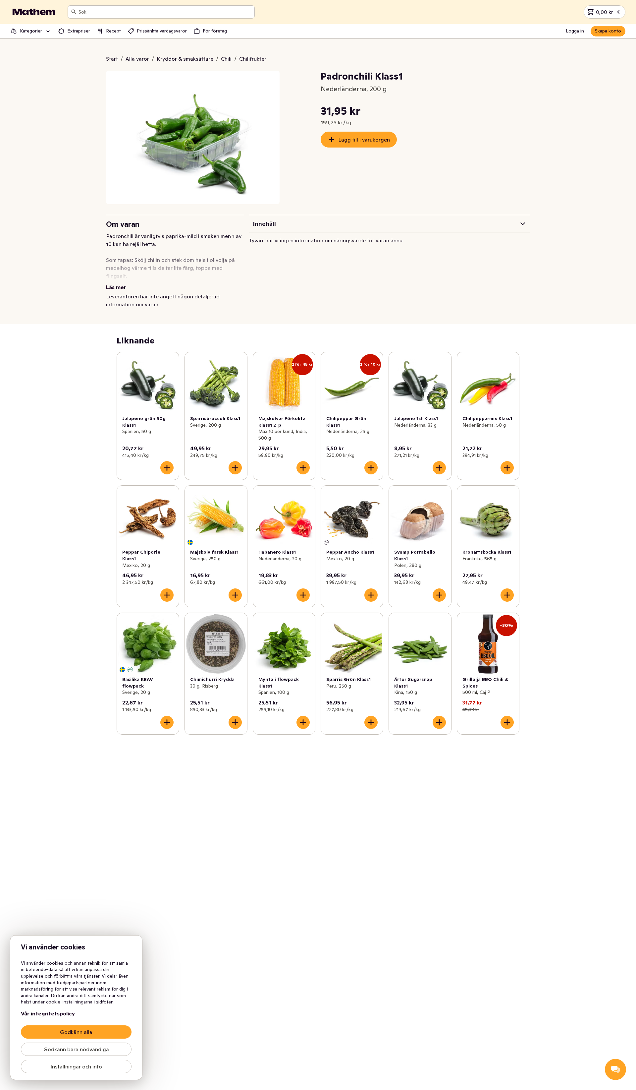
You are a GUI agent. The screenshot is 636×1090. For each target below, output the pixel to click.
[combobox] (165, 12)
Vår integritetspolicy (48, 1013)
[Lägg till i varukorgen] (167, 467)
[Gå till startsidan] (34, 12)
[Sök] (74, 12)
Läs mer (116, 287)
